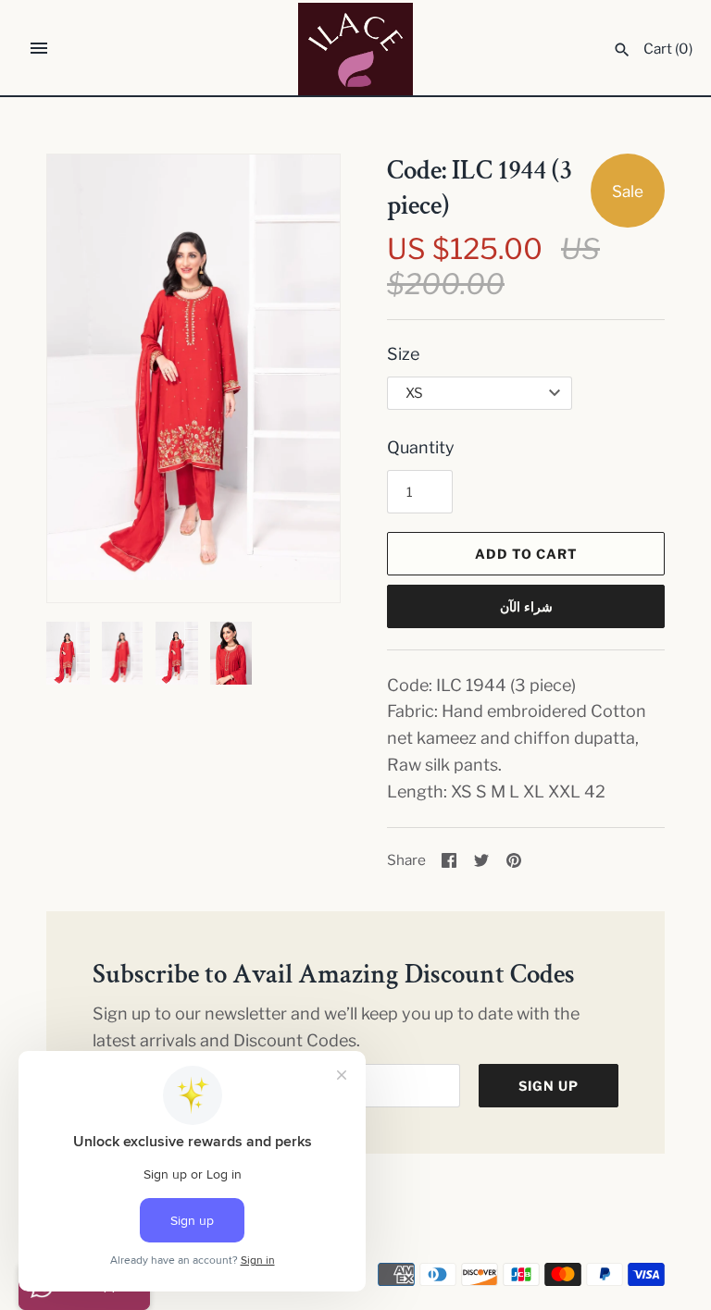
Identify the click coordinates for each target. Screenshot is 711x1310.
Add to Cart (526, 554)
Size (403, 354)
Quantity (421, 447)
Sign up (548, 1086)
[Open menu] (39, 48)
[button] (301, 378)
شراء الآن (526, 606)
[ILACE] (356, 49)
